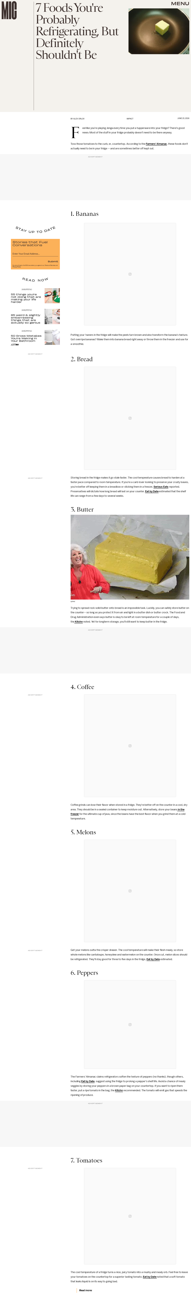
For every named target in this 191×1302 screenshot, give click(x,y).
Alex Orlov (78, 119)
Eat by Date (151, 491)
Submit (53, 261)
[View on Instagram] (130, 274)
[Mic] (9, 10)
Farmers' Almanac (156, 143)
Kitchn (78, 621)
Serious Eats (161, 486)
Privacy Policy (17, 267)
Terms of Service (50, 265)
